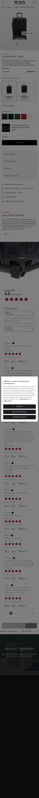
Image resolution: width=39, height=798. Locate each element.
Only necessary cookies (19, 411)
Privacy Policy (24, 399)
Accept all (19, 406)
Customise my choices (19, 417)
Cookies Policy (7, 401)
